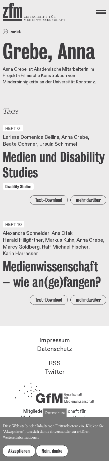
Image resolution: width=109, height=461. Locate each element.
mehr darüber (88, 200)
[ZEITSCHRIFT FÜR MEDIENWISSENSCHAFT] (34, 12)
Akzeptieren (19, 451)
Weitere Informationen (21, 437)
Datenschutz (54, 349)
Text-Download (48, 200)
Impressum (54, 340)
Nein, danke (52, 451)
